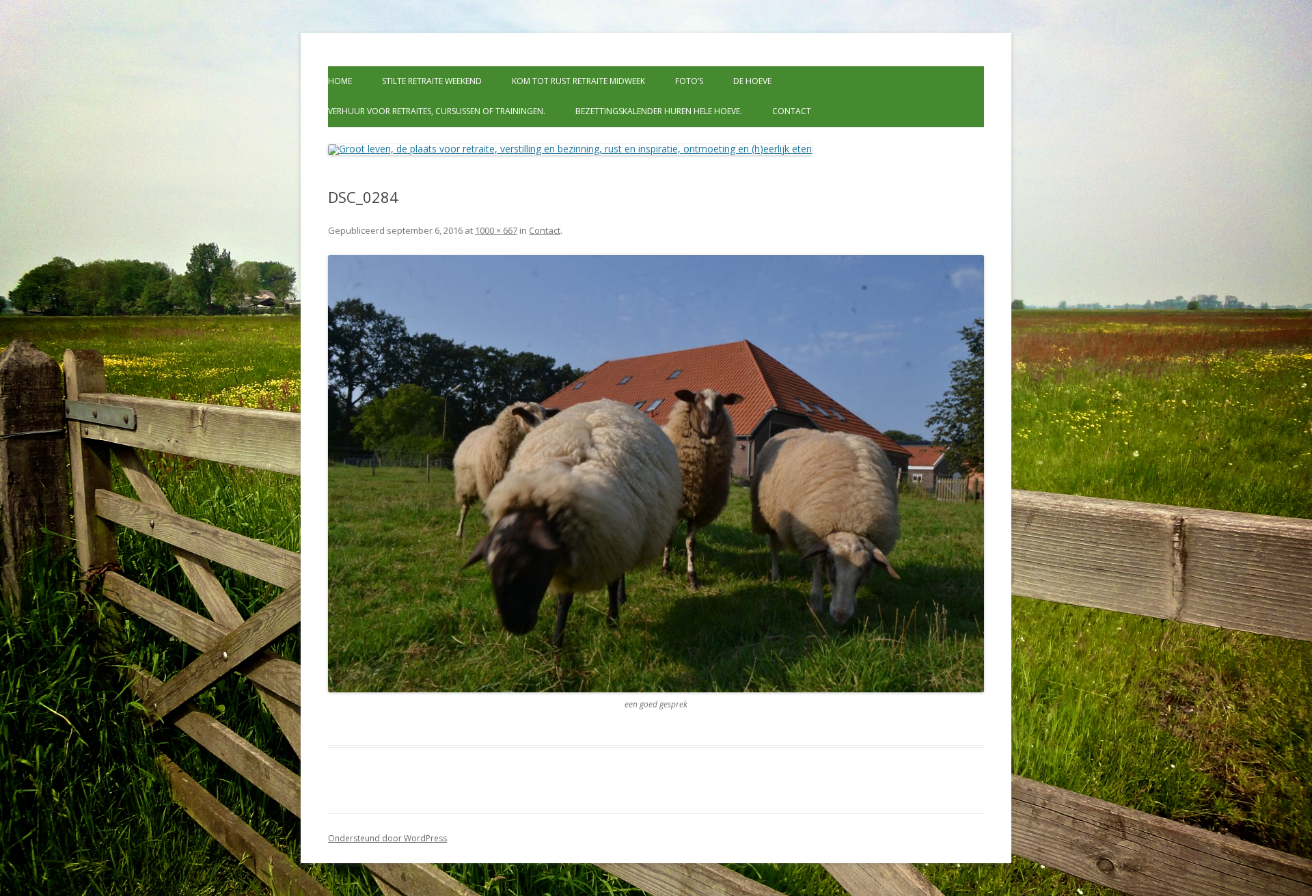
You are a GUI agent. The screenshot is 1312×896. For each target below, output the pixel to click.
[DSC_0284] (656, 473)
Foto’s (689, 81)
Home (340, 81)
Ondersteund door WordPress (387, 838)
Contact (791, 111)
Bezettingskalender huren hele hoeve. (658, 111)
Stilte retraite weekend (432, 81)
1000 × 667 (496, 230)
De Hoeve (752, 81)
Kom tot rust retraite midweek (578, 81)
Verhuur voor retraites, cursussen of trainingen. (436, 111)
